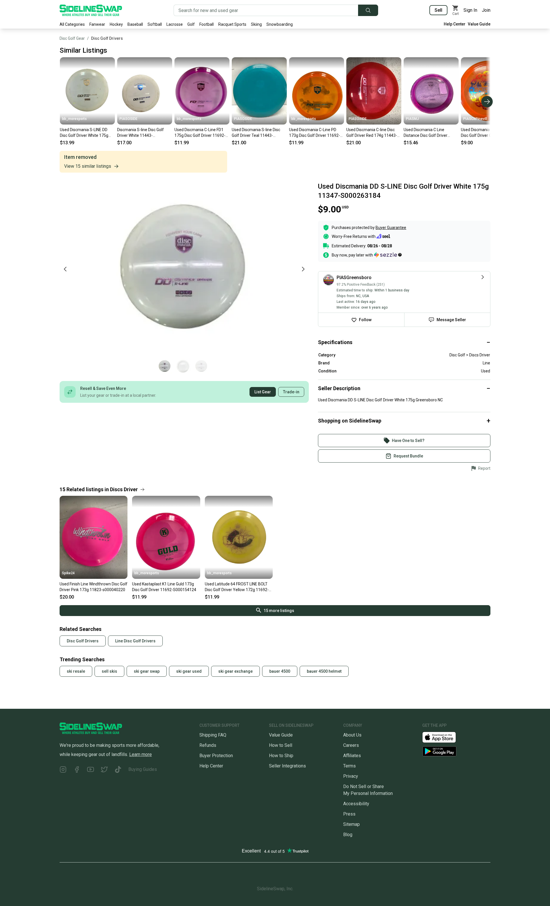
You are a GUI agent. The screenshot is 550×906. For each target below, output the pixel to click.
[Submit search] (368, 10)
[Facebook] (76, 770)
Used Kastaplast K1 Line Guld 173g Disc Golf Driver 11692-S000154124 (164, 587)
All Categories (72, 24)
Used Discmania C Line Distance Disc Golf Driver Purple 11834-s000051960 (428, 132)
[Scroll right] (487, 101)
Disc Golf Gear (72, 38)
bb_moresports (74, 119)
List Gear (262, 392)
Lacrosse (174, 24)
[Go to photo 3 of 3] (201, 366)
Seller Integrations (287, 766)
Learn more (140, 754)
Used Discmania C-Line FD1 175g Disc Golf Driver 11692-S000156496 (199, 132)
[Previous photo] (65, 269)
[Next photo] (303, 269)
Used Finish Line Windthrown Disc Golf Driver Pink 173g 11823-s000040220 (93, 587)
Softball (155, 24)
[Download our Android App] (456, 751)
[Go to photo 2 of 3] (183, 366)
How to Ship (281, 755)
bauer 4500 (279, 671)
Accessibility (356, 803)
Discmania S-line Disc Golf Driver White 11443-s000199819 (140, 132)
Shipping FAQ (212, 735)
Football (206, 24)
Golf (191, 24)
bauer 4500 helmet (324, 671)
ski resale (76, 671)
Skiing (256, 24)
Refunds (207, 745)
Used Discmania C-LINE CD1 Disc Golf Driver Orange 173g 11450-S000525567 (486, 132)
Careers (351, 745)
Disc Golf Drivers (107, 38)
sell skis (109, 671)
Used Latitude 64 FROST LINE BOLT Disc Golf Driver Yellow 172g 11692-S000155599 (237, 587)
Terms (349, 766)
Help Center (454, 24)
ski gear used (189, 671)
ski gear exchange (235, 671)
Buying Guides (142, 769)
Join (486, 10)
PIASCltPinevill (475, 119)
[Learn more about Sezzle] (388, 255)
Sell (438, 10)
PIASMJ (412, 119)
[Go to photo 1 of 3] (165, 366)
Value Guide (479, 24)
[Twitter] (104, 770)
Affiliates (352, 755)
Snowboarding (279, 24)
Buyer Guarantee (391, 227)
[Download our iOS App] (443, 737)
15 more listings (279, 610)
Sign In (470, 10)
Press (349, 814)
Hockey (116, 24)
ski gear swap (147, 671)
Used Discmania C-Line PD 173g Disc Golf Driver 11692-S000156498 (314, 132)
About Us (352, 735)
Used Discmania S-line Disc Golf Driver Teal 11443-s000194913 (256, 132)
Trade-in (291, 392)
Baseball (135, 24)
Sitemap (351, 824)
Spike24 (68, 573)
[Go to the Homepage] (91, 10)
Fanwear (97, 24)
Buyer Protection (216, 755)
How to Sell (280, 745)
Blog (347, 834)
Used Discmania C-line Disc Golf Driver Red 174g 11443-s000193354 (371, 132)
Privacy (350, 776)
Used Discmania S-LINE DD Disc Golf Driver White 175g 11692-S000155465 (84, 132)
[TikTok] (118, 770)
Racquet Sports (232, 24)
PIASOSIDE (128, 119)
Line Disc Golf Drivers (135, 641)
